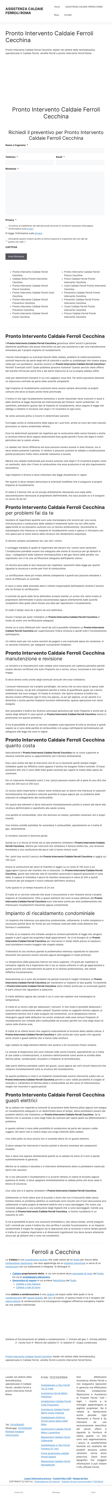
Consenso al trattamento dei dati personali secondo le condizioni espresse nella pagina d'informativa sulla (51, 227)
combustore (12, 1266)
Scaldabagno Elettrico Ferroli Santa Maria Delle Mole (54, 1421)
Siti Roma (98, 1481)
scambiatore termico (36, 1259)
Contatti (68, 15)
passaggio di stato (82, 1273)
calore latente (12, 1301)
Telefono (11, 157)
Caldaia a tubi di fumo (28, 1287)
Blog (56, 15)
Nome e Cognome (16, 145)
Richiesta (12, 168)
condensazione (13, 1297)
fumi (50, 1297)
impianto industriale (75, 1263)
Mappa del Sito (80, 1478)
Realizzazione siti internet (47, 1481)
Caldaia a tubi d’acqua (28, 1284)
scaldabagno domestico (36, 1277)
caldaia (50, 1294)
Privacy (11, 220)
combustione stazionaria (18, 1263)
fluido (76, 1259)
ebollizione (59, 1280)
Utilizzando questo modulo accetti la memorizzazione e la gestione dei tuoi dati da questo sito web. (47, 240)
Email (60, 157)
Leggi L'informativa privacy (37, 1478)
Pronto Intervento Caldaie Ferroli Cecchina (28, 1356)
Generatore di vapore (24, 1280)
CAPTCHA (11, 247)
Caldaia (16, 1273)
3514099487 (17, 1424)
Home (57, 6)
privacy (30, 229)
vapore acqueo (35, 1297)
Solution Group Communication (77, 1481)
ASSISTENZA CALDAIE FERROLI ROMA (24, 11)
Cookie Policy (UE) (62, 1478)
